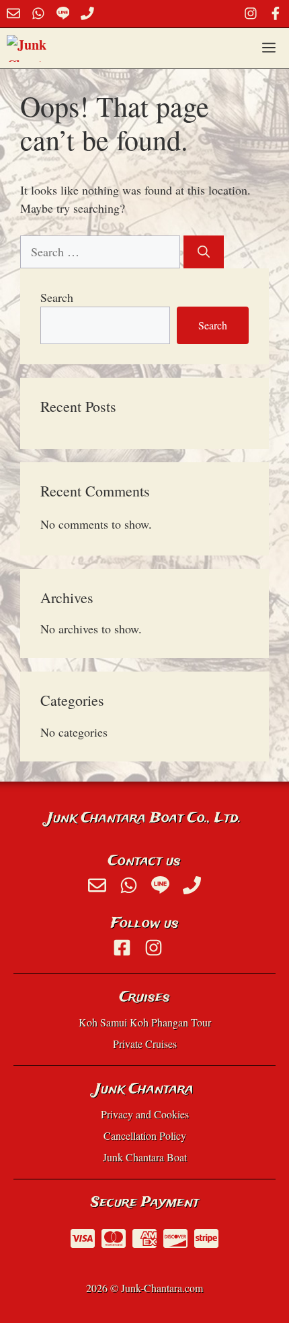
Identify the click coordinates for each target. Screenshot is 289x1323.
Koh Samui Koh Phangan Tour (145, 1022)
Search (56, 297)
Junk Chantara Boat (145, 1157)
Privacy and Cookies (145, 1114)
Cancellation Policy (145, 1135)
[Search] (203, 251)
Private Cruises (145, 1044)
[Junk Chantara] (34, 48)
